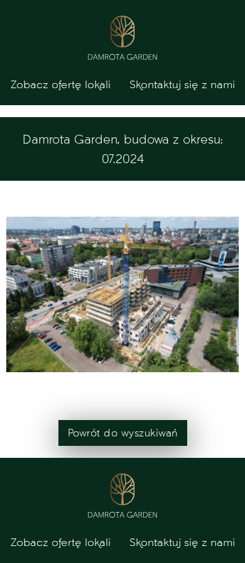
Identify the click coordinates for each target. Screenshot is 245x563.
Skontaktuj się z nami (182, 84)
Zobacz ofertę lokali (61, 84)
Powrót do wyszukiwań (123, 432)
